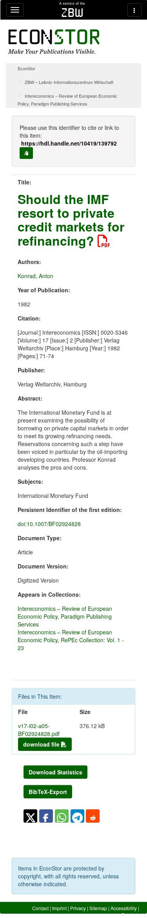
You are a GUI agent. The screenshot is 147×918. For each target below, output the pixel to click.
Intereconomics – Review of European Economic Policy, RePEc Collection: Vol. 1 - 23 (71, 640)
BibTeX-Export (48, 792)
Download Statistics (55, 772)
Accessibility (124, 908)
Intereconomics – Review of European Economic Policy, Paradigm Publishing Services (65, 616)
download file (42, 744)
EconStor (26, 68)
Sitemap (98, 908)
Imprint (59, 908)
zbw (72, 12)
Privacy (78, 908)
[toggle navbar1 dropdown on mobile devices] (15, 9)
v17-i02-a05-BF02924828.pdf (39, 730)
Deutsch (130, 914)
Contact (40, 908)
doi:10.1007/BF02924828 (49, 524)
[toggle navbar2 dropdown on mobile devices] (134, 9)
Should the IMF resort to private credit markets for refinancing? (71, 220)
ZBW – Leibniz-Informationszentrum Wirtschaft (69, 82)
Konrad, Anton (35, 276)
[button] (30, 816)
